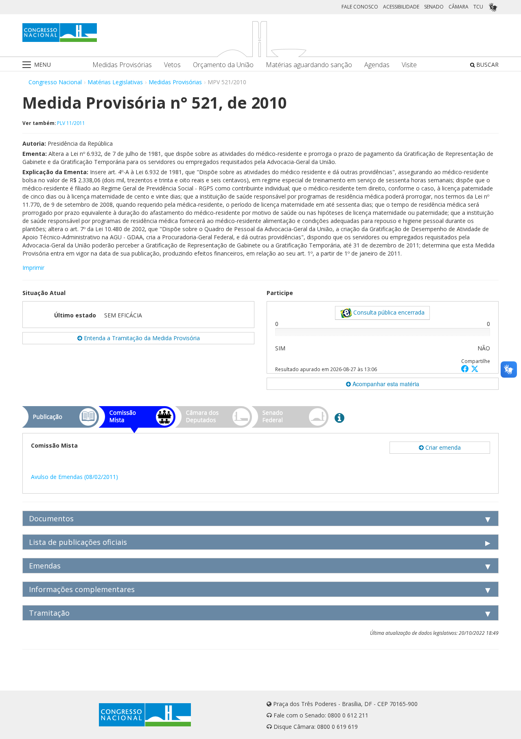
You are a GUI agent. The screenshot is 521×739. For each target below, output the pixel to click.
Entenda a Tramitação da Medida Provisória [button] (141, 338)
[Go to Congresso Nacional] (59, 32)
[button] (466, 368)
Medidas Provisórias (122, 65)
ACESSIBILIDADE (401, 6)
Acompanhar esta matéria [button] (385, 384)
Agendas (377, 65)
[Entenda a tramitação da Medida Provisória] (339, 417)
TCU (478, 6)
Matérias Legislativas (115, 82)
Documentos (51, 518)
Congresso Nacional (55, 82)
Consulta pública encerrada (388, 312)
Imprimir (33, 267)
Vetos (172, 65)
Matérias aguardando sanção (309, 65)
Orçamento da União (223, 65)
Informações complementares (82, 589)
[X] (475, 368)
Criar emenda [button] (442, 447)
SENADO (434, 6)
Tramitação (49, 613)
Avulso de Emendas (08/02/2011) (74, 477)
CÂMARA (458, 6)
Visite (409, 65)
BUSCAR (487, 64)
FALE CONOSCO (359, 6)
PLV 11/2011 (71, 123)
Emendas (45, 566)
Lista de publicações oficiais (78, 542)
